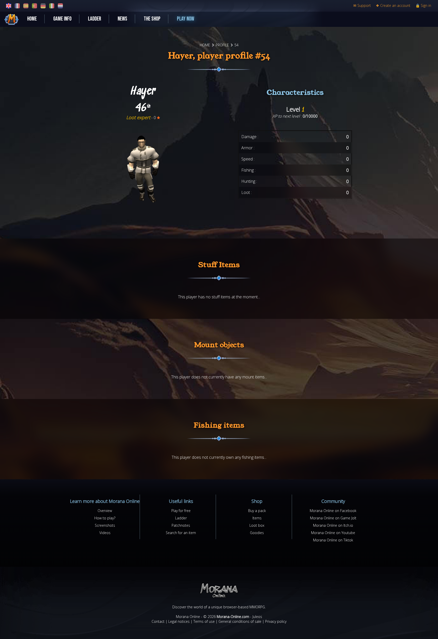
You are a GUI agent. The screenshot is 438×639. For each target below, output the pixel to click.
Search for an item (181, 532)
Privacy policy (275, 621)
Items (257, 518)
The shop (152, 18)
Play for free (181, 510)
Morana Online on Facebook (333, 510)
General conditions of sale (239, 621)
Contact (158, 621)
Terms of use (204, 621)
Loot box (256, 525)
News (122, 18)
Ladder (94, 18)
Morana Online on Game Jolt (333, 518)
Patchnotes (181, 525)
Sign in (423, 5)
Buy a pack (257, 510)
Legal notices (179, 621)
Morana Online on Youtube (333, 532)
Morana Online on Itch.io (333, 525)
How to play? (104, 518)
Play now (185, 18)
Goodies (257, 532)
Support (362, 5)
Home (32, 18)
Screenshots (105, 525)
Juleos (257, 616)
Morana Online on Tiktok (333, 540)
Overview (105, 510)
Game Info (62, 18)
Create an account (393, 5)
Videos (105, 532)
